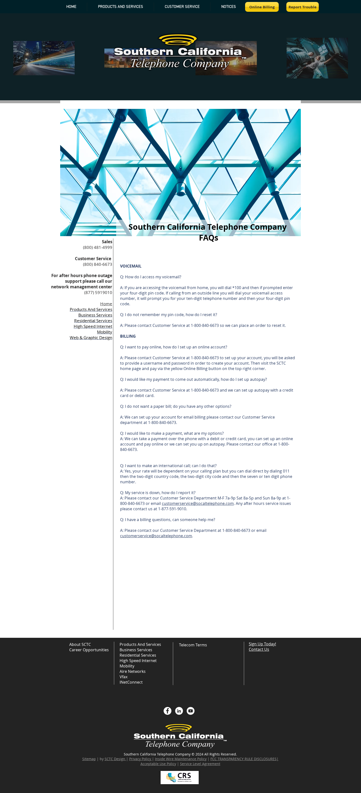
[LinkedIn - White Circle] (179, 711)
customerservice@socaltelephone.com (198, 503)
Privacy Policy (140, 758)
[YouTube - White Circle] (190, 711)
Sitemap (89, 758)
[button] (228, 6)
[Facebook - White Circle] (167, 711)
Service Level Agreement (200, 763)
